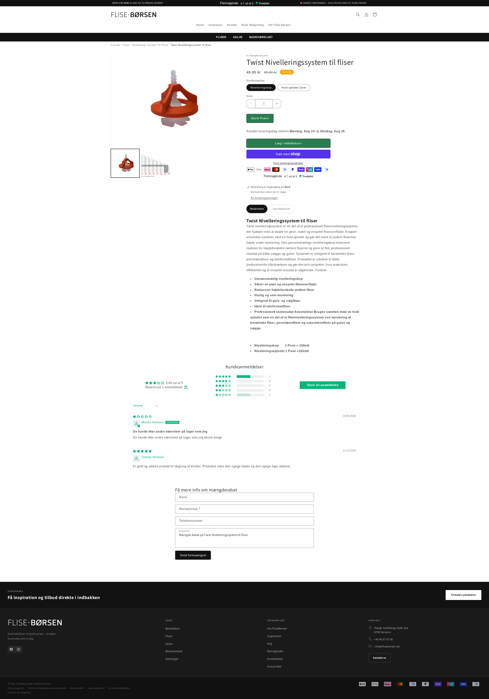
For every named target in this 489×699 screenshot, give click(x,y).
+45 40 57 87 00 (383, 639)
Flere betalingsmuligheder (288, 163)
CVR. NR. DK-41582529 (19, 692)
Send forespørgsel (193, 555)
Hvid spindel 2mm (294, 87)
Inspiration (274, 636)
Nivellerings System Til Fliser (150, 45)
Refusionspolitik (16, 688)
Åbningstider (275, 651)
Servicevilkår (77, 688)
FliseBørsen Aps (24, 683)
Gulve (238, 37)
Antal (249, 96)
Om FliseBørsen (277, 628)
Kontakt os (379, 657)
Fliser (126, 45)
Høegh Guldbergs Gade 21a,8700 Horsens (391, 630)
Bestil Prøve (260, 118)
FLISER (221, 37)
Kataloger (172, 659)
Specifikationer (281, 208)
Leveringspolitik (96, 688)
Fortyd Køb (274, 666)
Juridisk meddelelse (118, 688)
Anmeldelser (275, 659)
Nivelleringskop (261, 87)
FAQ (269, 643)
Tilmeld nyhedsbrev (463, 595)
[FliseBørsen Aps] (35, 623)
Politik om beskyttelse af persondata (47, 688)
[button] (358, 14)
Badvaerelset (174, 651)
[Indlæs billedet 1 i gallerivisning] (125, 163)
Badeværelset (261, 37)
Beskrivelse (257, 208)
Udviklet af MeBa (42, 683)
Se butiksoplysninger (264, 197)
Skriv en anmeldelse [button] (322, 385)
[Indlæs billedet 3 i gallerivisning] (155, 163)
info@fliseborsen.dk (387, 646)
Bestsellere (173, 628)
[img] (142, 416)
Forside (115, 45)
